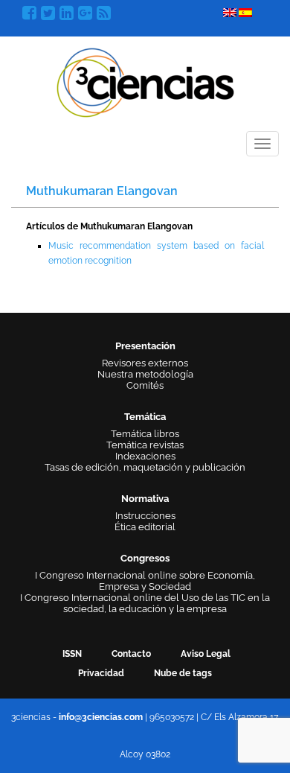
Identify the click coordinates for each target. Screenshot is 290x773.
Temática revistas (145, 445)
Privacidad (101, 673)
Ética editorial (145, 526)
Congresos (145, 558)
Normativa (145, 498)
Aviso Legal (206, 654)
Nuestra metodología (145, 374)
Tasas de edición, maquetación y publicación (145, 467)
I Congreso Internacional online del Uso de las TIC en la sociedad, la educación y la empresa (145, 603)
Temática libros (145, 433)
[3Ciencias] (145, 81)
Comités (145, 385)
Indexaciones (145, 456)
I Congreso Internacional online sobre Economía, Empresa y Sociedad (145, 581)
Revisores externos (145, 363)
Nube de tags (183, 673)
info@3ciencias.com (101, 717)
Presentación (145, 345)
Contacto (131, 654)
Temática (145, 416)
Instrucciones (145, 515)
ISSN (72, 654)
